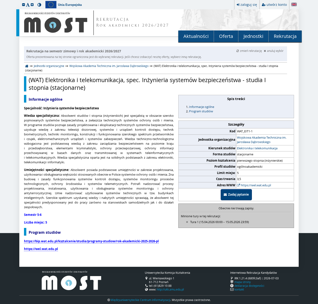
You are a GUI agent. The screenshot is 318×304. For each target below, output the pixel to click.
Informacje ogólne (201, 107)
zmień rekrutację (251, 51)
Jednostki (253, 36)
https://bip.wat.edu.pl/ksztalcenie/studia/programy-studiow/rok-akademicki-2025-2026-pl (91, 241)
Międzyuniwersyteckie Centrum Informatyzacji (140, 300)
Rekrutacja (285, 36)
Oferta (226, 36)
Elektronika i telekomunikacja (257, 148)
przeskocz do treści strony (1, 1)
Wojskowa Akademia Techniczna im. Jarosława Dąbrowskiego (109, 66)
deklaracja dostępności (249, 285)
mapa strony (242, 282)
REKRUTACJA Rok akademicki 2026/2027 (132, 22)
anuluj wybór (275, 51)
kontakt (239, 289)
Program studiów (201, 111)
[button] (23, 4)
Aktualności (196, 36)
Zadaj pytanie (238, 194)
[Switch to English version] (294, 5)
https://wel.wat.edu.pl (255, 185)
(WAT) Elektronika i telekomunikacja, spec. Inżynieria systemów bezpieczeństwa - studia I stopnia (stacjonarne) (147, 83)
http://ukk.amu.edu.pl (170, 289)
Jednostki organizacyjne (49, 66)
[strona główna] (27, 66)
